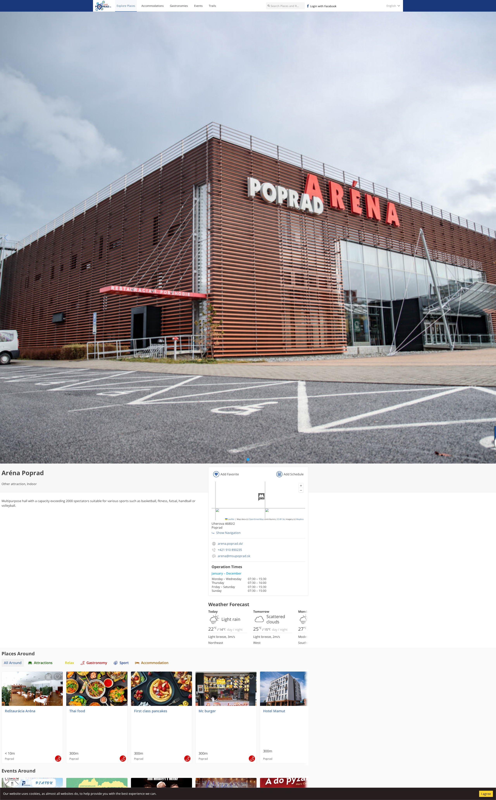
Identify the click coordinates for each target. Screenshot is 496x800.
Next (490, 237)
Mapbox (300, 519)
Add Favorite (229, 474)
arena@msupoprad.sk (234, 556)
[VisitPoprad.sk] (103, 6)
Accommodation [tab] (154, 663)
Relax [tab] (69, 663)
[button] (301, 485)
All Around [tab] (13, 663)
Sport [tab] (124, 663)
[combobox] (285, 6)
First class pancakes (150, 711)
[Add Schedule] (48, 677)
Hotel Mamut (274, 711)
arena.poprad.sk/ (230, 543)
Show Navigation (228, 533)
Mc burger (207, 711)
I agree (486, 794)
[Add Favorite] (57, 677)
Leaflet (230, 519)
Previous (6, 237)
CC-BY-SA (281, 519)
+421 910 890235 (230, 550)
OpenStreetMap (256, 519)
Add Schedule (294, 474)
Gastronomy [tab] (96, 663)
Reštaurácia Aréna (20, 711)
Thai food (77, 711)
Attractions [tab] (43, 663)
